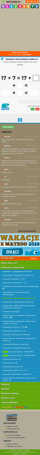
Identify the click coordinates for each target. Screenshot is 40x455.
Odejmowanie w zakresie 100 (13, 367)
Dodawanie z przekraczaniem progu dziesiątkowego (20, 286)
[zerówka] (3, 6)
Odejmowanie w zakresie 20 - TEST (15, 283)
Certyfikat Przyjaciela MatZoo (16, 437)
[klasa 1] (7, 6)
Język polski (7, 407)
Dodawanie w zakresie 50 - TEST (14, 327)
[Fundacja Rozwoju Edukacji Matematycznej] (10, 416)
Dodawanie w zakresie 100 (12, 359)
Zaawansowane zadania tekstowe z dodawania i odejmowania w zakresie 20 (19, 307)
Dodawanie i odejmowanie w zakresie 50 (16, 334)
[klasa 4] (20, 6)
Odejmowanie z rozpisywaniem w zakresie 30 (18, 302)
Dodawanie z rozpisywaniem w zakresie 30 (19, 298)
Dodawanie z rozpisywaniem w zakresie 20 (17, 271)
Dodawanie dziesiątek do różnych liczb (16, 344)
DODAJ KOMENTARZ (8, 127)
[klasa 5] (24, 6)
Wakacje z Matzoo (12, 444)
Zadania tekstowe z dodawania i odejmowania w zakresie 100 (19, 379)
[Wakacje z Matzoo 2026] (20, 245)
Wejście (33, 258)
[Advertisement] (20, 30)
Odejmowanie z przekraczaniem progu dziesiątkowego (16, 293)
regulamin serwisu (12, 426)
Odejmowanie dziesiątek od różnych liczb (17, 348)
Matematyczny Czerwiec (14, 446)
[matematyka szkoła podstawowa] (11, 1)
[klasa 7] (32, 6)
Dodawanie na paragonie (11, 311)
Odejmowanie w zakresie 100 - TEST (15, 370)
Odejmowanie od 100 (10, 363)
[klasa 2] (11, 6)
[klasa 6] (28, 6)
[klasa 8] (37, 6)
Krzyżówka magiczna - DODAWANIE (18, 352)
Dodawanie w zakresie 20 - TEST (14, 279)
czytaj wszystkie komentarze (27, 231)
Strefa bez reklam (20, 54)
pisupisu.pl (20, 450)
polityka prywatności (13, 429)
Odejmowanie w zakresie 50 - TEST (15, 331)
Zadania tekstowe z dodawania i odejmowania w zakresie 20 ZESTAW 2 (19, 322)
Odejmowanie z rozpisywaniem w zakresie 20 (18, 275)
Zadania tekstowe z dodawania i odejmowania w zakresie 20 (19, 316)
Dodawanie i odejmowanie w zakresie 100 (17, 374)
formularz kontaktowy (14, 435)
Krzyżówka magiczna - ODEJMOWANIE (19, 355)
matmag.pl (27, 450)
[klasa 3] (16, 6)
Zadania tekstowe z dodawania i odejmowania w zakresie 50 (19, 339)
